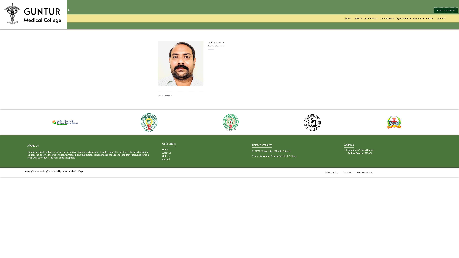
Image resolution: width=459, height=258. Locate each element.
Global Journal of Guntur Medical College (274, 156)
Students (417, 18)
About (357, 18)
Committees (386, 18)
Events (429, 18)
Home (347, 18)
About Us (166, 153)
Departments (402, 18)
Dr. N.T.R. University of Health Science (271, 151)
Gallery (166, 156)
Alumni (441, 18)
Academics (370, 18)
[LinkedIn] (69, 10)
